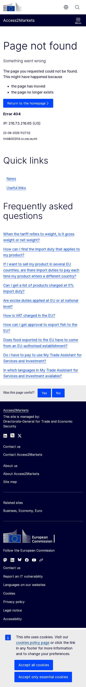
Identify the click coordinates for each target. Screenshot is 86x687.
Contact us (11, 568)
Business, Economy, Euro (22, 511)
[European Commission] (12, 6)
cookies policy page (32, 642)
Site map (10, 482)
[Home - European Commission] (32, 537)
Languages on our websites (24, 585)
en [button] (66, 7)
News (11, 179)
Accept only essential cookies (43, 677)
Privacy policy (14, 602)
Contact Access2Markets (22, 455)
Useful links (16, 188)
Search (77, 7)
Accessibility (12, 619)
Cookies (9, 593)
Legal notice (12, 610)
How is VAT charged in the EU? (29, 315)
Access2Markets (16, 410)
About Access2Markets (21, 474)
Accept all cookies (33, 665)
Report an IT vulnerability (23, 576)
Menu (78, 23)
